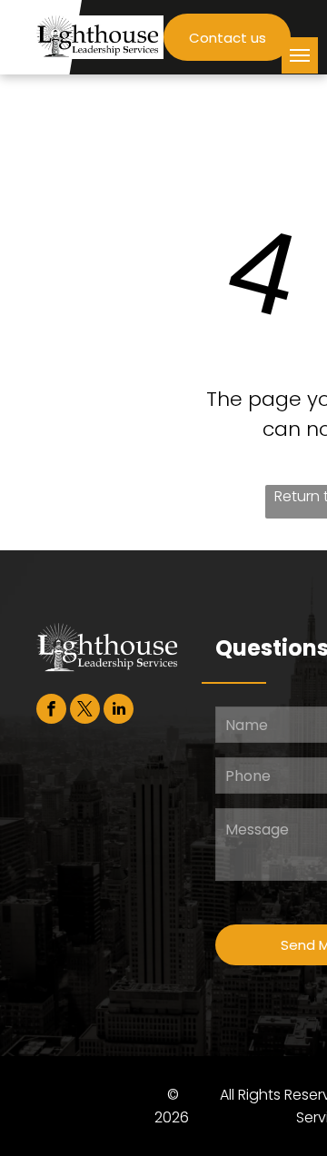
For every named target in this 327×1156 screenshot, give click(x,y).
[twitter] (85, 711)
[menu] (300, 55)
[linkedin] (119, 711)
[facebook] (51, 711)
